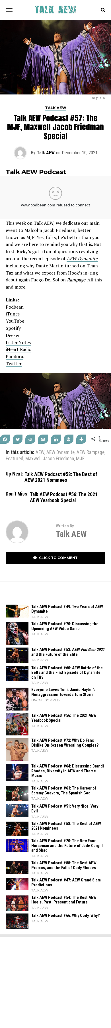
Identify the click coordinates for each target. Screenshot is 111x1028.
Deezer (13, 335)
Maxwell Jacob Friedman (49, 458)
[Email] (43, 439)
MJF (80, 458)
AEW (40, 452)
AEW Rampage (90, 452)
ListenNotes (18, 342)
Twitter (14, 363)
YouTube (15, 321)
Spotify (13, 328)
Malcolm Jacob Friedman (49, 230)
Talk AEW (46, 152)
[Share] (5, 439)
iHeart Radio (18, 349)
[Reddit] (30, 439)
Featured (14, 458)
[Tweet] (17, 439)
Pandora (14, 356)
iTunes (13, 314)
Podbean (15, 307)
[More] (81, 439)
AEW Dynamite (60, 452)
